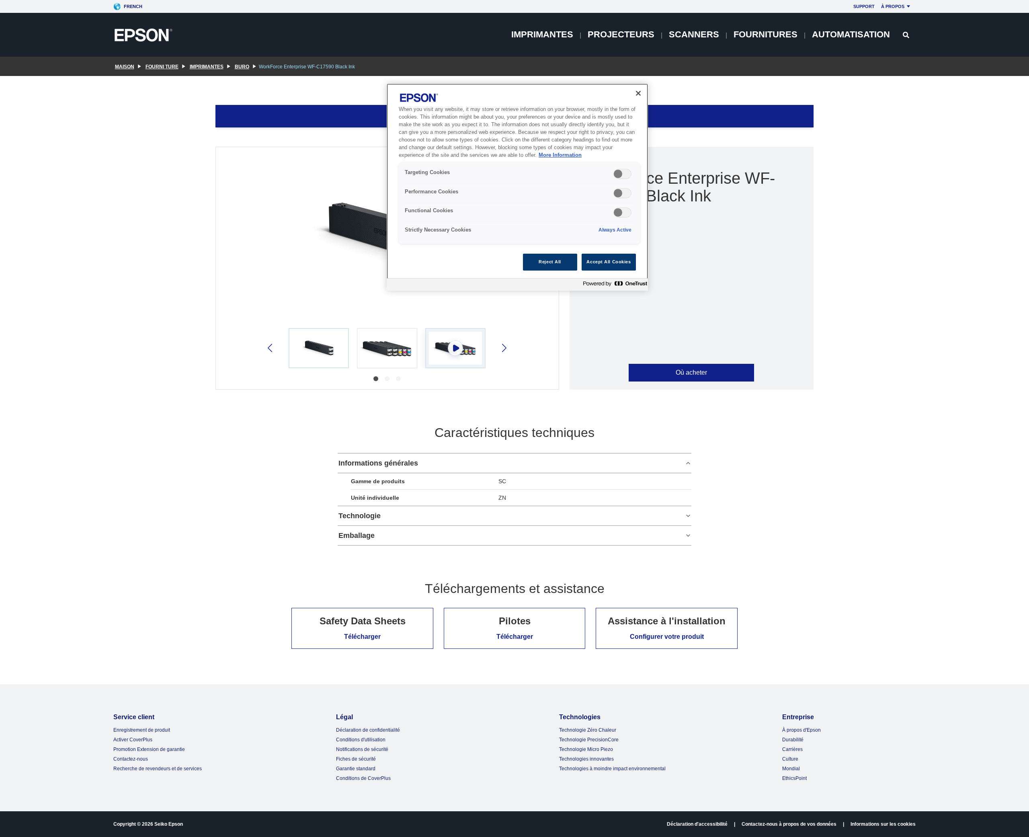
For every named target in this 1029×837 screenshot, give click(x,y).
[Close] (638, 93)
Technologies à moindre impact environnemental (612, 768)
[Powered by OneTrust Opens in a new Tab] (613, 286)
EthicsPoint (794, 778)
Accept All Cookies (608, 261)
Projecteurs (621, 34)
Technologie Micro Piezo (586, 749)
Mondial (791, 768)
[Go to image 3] (398, 378)
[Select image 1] (319, 348)
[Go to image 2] (387, 378)
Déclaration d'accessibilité (697, 824)
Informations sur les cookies (883, 824)
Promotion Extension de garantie (149, 749)
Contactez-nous (130, 759)
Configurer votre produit (667, 636)
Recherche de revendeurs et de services (157, 768)
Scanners (694, 34)
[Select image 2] (387, 348)
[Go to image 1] (375, 378)
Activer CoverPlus (132, 740)
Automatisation (851, 34)
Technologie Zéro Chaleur (587, 730)
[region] (517, 187)
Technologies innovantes (586, 759)
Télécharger (362, 636)
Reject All (550, 261)
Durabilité (793, 740)
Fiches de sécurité (356, 759)
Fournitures (765, 34)
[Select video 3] (455, 348)
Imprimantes (542, 34)
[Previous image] (271, 348)
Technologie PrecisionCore (589, 740)
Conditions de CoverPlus (363, 778)
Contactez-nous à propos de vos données (789, 824)
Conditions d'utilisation (360, 740)
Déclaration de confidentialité (368, 730)
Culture (790, 759)
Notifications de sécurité (362, 749)
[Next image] (503, 348)
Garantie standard (355, 768)
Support (864, 6)
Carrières (792, 749)
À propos (892, 6)
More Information (560, 155)
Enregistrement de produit (141, 730)
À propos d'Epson (801, 730)
